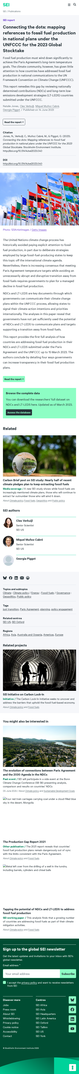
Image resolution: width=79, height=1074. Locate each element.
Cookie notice (10, 1027)
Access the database (18, 412)
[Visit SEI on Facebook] (72, 1009)
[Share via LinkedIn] (16, 578)
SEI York (40, 1036)
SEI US (40, 1031)
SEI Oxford (42, 1022)
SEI (4, 11)
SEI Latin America (46, 1018)
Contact (7, 1036)
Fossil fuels (29, 500)
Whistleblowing (11, 1018)
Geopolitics (41, 500)
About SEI (9, 1014)
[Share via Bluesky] (5, 578)
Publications (14, 11)
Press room (9, 1009)
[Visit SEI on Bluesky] (72, 1000)
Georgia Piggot (11, 109)
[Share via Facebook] (10, 578)
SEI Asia (40, 1009)
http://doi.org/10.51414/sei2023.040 (22, 163)
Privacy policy (11, 1022)
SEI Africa (41, 1005)
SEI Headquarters (46, 1014)
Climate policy (16, 500)
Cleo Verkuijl (27, 106)
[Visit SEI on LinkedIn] (72, 1019)
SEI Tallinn (42, 1027)
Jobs (6, 1005)
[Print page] (27, 578)
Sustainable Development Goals (59, 790)
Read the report (12, 122)
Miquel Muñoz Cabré (47, 106)
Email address (11, 965)
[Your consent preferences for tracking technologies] (72, 1067)
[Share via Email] (22, 578)
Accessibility (10, 1031)
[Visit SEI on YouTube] (72, 1028)
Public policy (58, 500)
